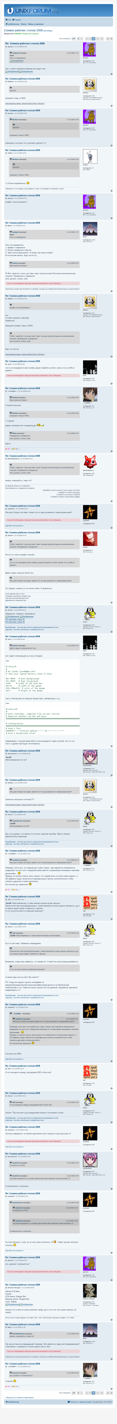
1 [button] (81, 38)
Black (14, 433)
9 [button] (89, 38)
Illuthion (15, 119)
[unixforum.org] (33, 10)
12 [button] (102, 38)
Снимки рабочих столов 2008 (28, 30)
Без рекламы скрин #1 (15, 619)
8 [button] (86, 38)
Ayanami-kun (17, 821)
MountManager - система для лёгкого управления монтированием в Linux (31, 627)
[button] (73, 38)
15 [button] (108, 38)
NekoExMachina (18, 1334)
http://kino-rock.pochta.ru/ (14, 526)
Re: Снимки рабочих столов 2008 (25, 43)
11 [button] (98, 38)
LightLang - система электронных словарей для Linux (24, 629)
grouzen (15, 1373)
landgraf (15, 53)
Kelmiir (15, 263)
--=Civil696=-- (17, 1013)
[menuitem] (8, 20)
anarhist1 (15, 860)
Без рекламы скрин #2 (15, 622)
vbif (13, 933)
